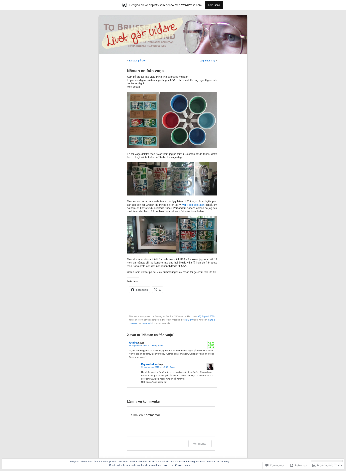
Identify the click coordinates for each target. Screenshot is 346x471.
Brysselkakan (149, 364)
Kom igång (214, 4)
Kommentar (200, 443)
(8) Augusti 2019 (206, 316)
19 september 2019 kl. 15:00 (142, 345)
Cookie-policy (182, 465)
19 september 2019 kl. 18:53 (154, 367)
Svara (160, 345)
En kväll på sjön (137, 60)
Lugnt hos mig (207, 60)
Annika (133, 342)
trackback (147, 323)
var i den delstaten (193, 204)
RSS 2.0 (188, 320)
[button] (143, 119)
